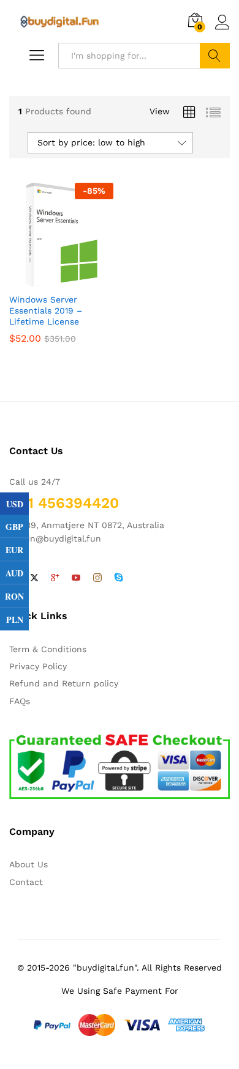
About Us (28, 864)
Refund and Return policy (63, 683)
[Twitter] (34, 578)
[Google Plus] (55, 578)
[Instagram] (97, 578)
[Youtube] (76, 578)
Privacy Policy (38, 666)
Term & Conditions (47, 649)
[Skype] (118, 578)
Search (215, 55)
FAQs (19, 701)
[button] (59, 279)
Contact (26, 882)
